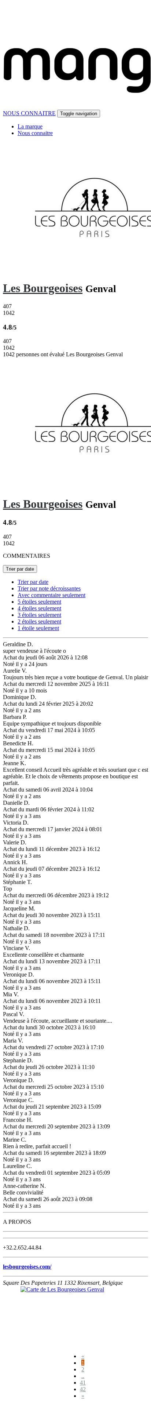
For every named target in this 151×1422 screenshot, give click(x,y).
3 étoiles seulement (39, 615)
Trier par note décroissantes (49, 588)
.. (82, 1376)
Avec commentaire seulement (51, 595)
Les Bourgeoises (42, 288)
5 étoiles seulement (39, 602)
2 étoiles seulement (39, 621)
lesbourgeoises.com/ (27, 1266)
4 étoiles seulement (39, 608)
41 (83, 1382)
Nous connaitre (35, 133)
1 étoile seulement (38, 628)
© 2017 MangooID (29, 1412)
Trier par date (20, 569)
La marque (30, 126)
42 (83, 1389)
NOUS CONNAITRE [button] (29, 113)
